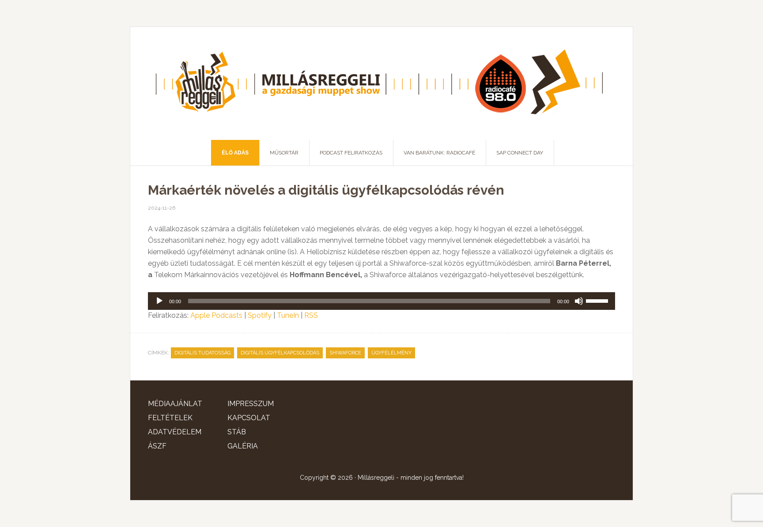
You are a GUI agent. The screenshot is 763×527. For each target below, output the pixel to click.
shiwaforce (345, 353)
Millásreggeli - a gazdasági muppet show (381, 83)
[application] (381, 301)
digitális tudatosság (202, 353)
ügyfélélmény (391, 353)
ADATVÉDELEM (174, 432)
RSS (311, 315)
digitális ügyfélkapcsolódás (280, 353)
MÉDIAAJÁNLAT (175, 403)
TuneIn (288, 315)
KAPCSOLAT (248, 418)
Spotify (260, 315)
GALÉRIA (242, 446)
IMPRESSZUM (250, 403)
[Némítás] (578, 301)
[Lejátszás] (159, 301)
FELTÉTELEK (170, 418)
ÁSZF (157, 446)
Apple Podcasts (216, 315)
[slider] (598, 300)
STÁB (236, 432)
